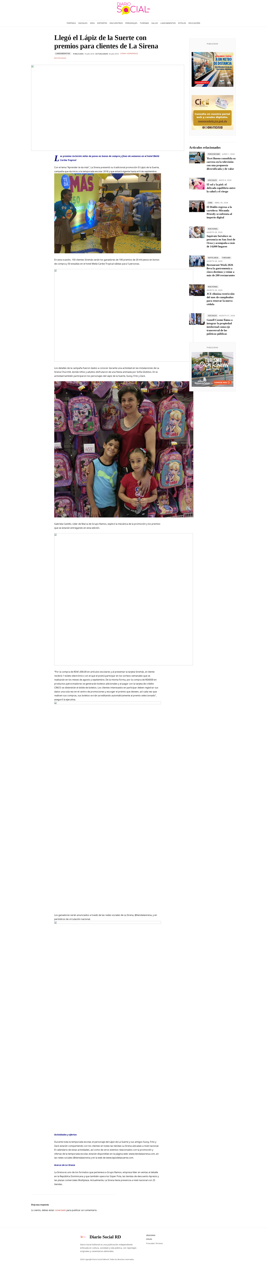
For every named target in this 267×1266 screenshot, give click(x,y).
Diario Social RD (105, 1236)
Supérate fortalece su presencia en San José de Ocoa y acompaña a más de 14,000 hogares (221, 241)
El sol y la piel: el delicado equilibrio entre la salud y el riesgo (221, 188)
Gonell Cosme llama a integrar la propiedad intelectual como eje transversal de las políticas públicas (220, 326)
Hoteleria (213, 258)
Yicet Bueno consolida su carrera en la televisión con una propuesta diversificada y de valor (221, 163)
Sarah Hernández (129, 53)
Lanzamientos (62, 53)
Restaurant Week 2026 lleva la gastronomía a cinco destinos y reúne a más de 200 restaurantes (221, 270)
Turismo (226, 258)
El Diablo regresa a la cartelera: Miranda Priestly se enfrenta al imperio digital (219, 212)
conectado (60, 1210)
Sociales (212, 180)
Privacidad (150, 1243)
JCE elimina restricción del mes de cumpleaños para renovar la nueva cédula (220, 299)
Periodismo (214, 154)
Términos (159, 1243)
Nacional (213, 229)
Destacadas (60, 58)
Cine (210, 203)
